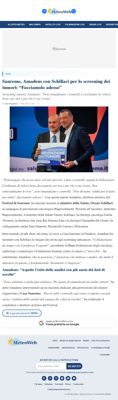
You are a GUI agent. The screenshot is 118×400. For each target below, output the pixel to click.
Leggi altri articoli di (23, 313)
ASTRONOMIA (54, 348)
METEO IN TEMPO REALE (70, 340)
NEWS (8, 73)
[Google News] (68, 378)
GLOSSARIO (105, 354)
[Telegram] (62, 378)
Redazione (49, 384)
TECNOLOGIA (83, 348)
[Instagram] (50, 378)
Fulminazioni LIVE (75, 24)
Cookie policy (78, 384)
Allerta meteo (16, 24)
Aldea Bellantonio (11, 103)
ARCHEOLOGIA (68, 348)
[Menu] (44, 11)
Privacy (68, 384)
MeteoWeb (74, 394)
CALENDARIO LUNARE (100, 348)
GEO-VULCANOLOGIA (100, 340)
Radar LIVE (95, 24)
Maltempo (35, 24)
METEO (86, 340)
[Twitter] (56, 378)
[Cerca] (73, 11)
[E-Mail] (74, 378)
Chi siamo (38, 384)
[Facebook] (44, 378)
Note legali (59, 384)
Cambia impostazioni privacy (59, 389)
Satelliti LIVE (53, 24)
